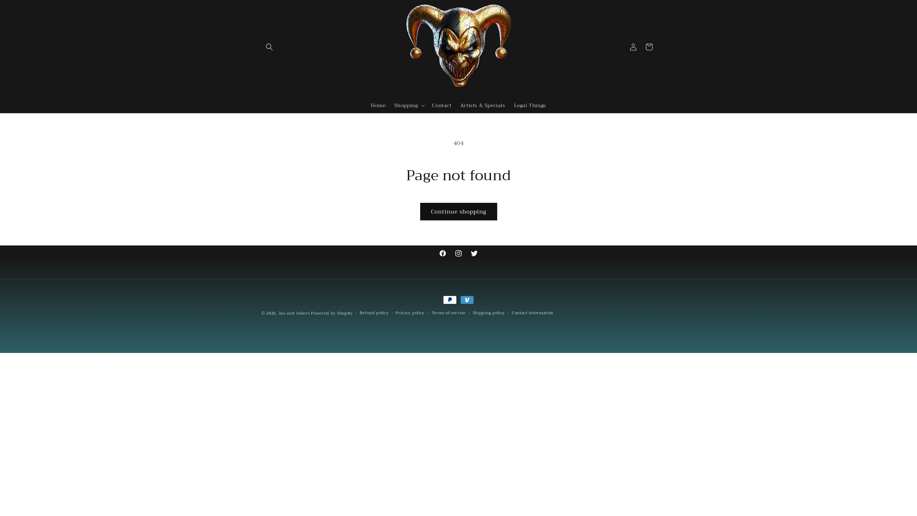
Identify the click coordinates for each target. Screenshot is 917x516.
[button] (269, 47)
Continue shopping (458, 211)
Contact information (532, 313)
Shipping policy (489, 313)
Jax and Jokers (294, 313)
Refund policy (374, 313)
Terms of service (449, 313)
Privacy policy (409, 313)
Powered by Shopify (332, 313)
